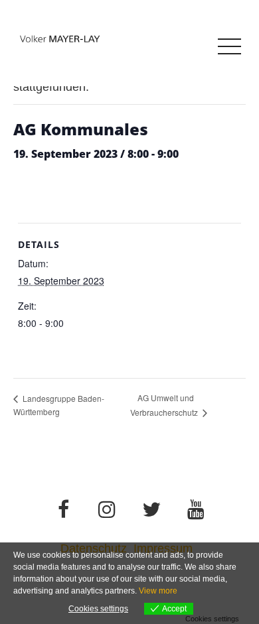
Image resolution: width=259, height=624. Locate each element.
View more (158, 590)
